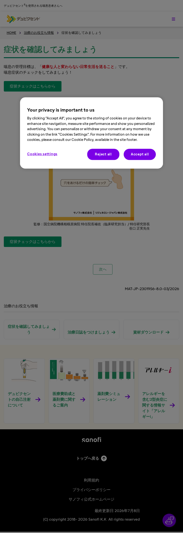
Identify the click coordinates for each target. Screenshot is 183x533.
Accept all (140, 154)
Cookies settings (42, 154)
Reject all (103, 154)
